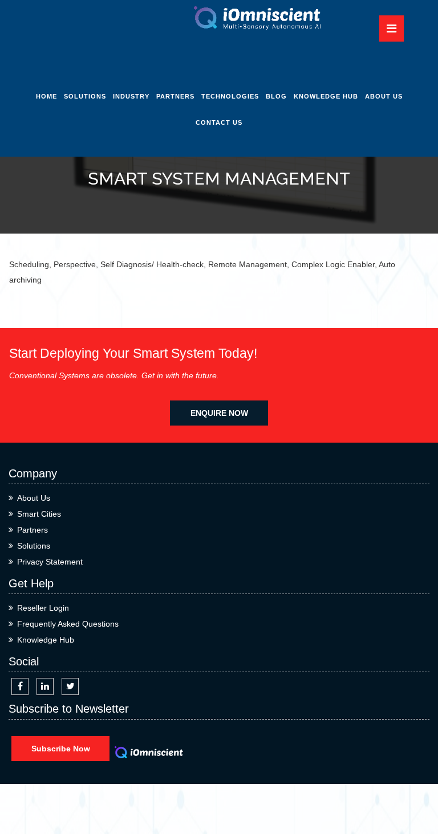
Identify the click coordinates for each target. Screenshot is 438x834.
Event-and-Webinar (336, 258)
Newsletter (336, 147)
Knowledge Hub (326, 96)
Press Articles (336, 198)
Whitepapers (336, 121)
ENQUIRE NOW (219, 413)
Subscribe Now (60, 748)
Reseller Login (43, 607)
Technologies (230, 96)
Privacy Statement (50, 561)
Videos (336, 173)
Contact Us (219, 122)
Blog (276, 96)
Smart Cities (39, 513)
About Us (384, 96)
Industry (131, 96)
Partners (175, 96)
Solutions (85, 96)
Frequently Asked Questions (68, 623)
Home (46, 96)
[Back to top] (416, 784)
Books (336, 224)
